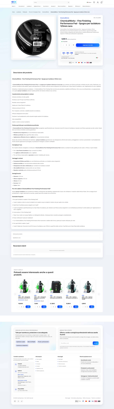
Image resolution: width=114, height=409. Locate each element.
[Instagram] (15, 401)
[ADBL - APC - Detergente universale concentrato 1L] (24, 286)
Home (13, 12)
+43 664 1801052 (22, 365)
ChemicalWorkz (45, 12)
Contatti (38, 366)
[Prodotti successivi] (99, 294)
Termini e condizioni (62, 366)
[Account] (97, 2)
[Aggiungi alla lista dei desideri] (73, 45)
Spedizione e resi (40, 368)
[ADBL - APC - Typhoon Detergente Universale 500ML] (88, 286)
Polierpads (25, 12)
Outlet (38, 361)
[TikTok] (21, 401)
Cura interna (45, 6)
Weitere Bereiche (86, 6)
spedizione (74, 39)
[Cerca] (68, 2)
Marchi (13, 6)
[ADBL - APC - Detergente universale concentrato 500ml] (40, 286)
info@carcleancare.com (23, 367)
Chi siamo (38, 363)
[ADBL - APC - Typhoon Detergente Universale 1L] (72, 286)
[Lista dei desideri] (94, 2)
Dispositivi (70, 6)
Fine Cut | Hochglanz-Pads (35, 12)
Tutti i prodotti (39, 359)
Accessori (53, 6)
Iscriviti (95, 343)
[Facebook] (18, 401)
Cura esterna (21, 6)
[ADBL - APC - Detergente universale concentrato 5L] (56, 286)
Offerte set (77, 6)
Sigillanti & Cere (37, 6)
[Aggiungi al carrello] (28, 306)
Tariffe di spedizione (40, 370)
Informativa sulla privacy (63, 361)
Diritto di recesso (62, 363)
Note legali (61, 359)
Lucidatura (29, 6)
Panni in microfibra (61, 6)
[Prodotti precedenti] (15, 294)
